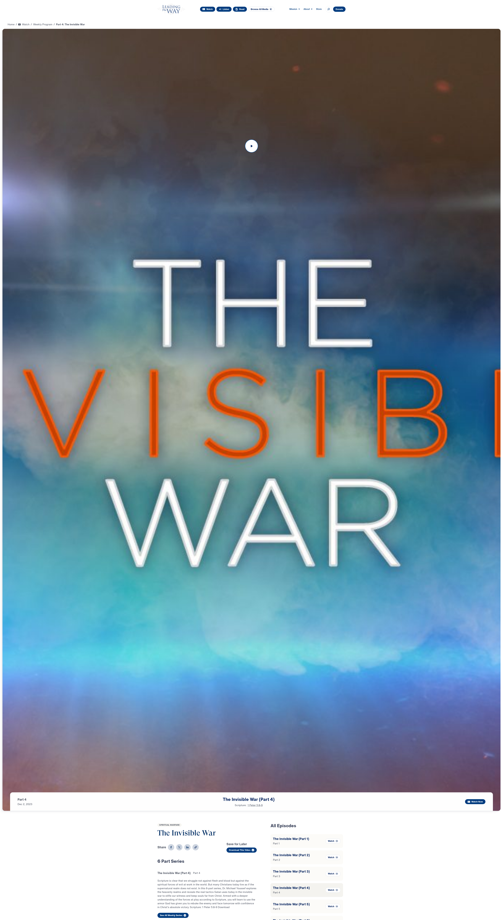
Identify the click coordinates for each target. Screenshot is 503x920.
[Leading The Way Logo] (171, 9)
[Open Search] (329, 9)
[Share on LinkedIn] (187, 847)
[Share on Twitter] (179, 847)
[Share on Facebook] (171, 847)
